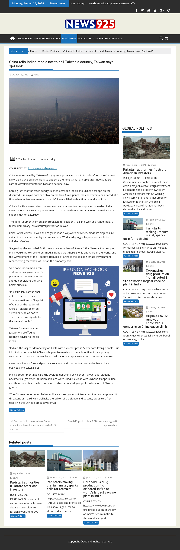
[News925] (12, 38)
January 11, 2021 (156, 307)
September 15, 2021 (22, 473)
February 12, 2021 (58, 477)
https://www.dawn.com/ (42, 168)
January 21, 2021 (94, 477)
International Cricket (47, 38)
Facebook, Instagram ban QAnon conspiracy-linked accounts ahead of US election (33, 425)
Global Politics (17, 410)
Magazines (84, 38)
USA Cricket (25, 38)
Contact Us (116, 38)
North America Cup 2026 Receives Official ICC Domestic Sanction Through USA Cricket (119, 3)
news (36, 74)
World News (69, 38)
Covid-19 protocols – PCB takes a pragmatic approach (93, 423)
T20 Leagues (100, 38)
